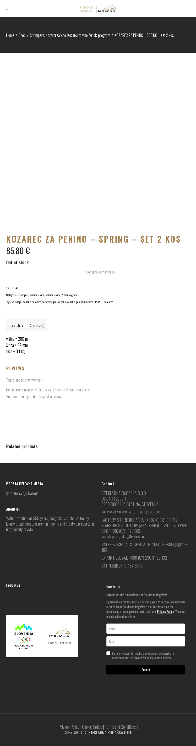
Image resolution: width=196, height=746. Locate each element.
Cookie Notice (92, 727)
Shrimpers (37, 35)
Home (10, 35)
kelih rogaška (18, 302)
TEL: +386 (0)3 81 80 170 (146, 512)
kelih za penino (33, 302)
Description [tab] (16, 325)
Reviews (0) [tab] (36, 325)
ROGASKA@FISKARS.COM (116, 512)
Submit (146, 669)
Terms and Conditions (120, 727)
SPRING (98, 302)
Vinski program (99, 35)
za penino (108, 302)
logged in (31, 396)
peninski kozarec (84, 302)
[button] (98, 272)
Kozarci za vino (56, 35)
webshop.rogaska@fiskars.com (124, 536)
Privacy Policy (165, 611)
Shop (22, 35)
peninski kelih (68, 302)
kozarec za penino (51, 302)
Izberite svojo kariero (22, 493)
